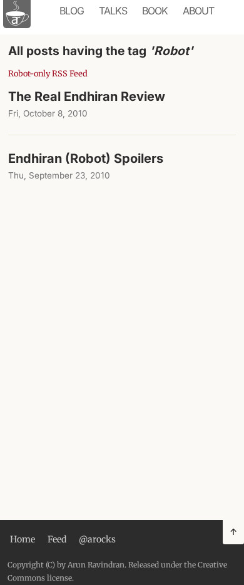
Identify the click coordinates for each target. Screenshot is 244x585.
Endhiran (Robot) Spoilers (85, 158)
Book (155, 10)
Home (22, 539)
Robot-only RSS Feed (48, 73)
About (198, 10)
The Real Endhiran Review (86, 96)
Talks (113, 10)
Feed (57, 539)
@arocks (97, 539)
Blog (71, 10)
